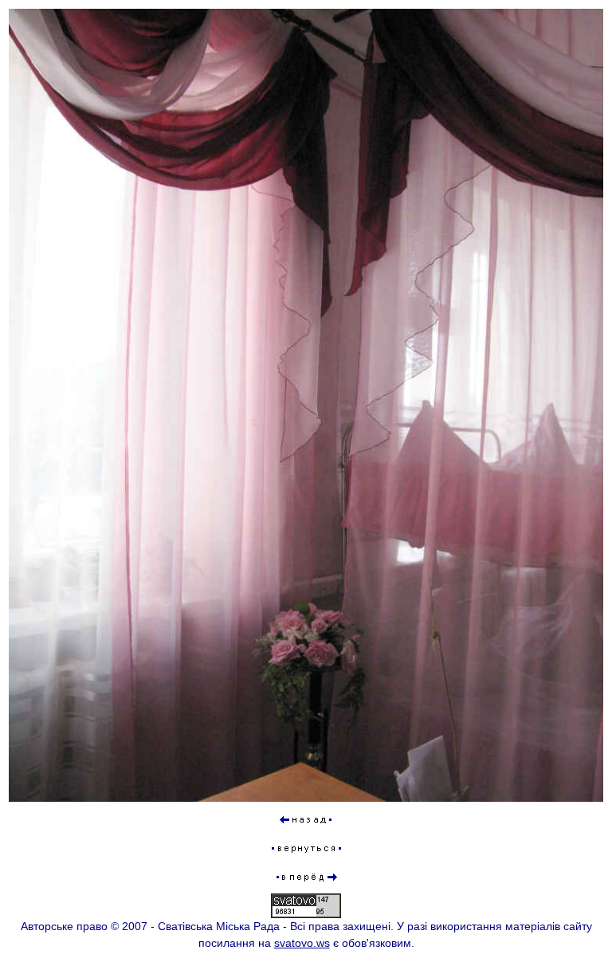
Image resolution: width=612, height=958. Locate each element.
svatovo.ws (302, 942)
